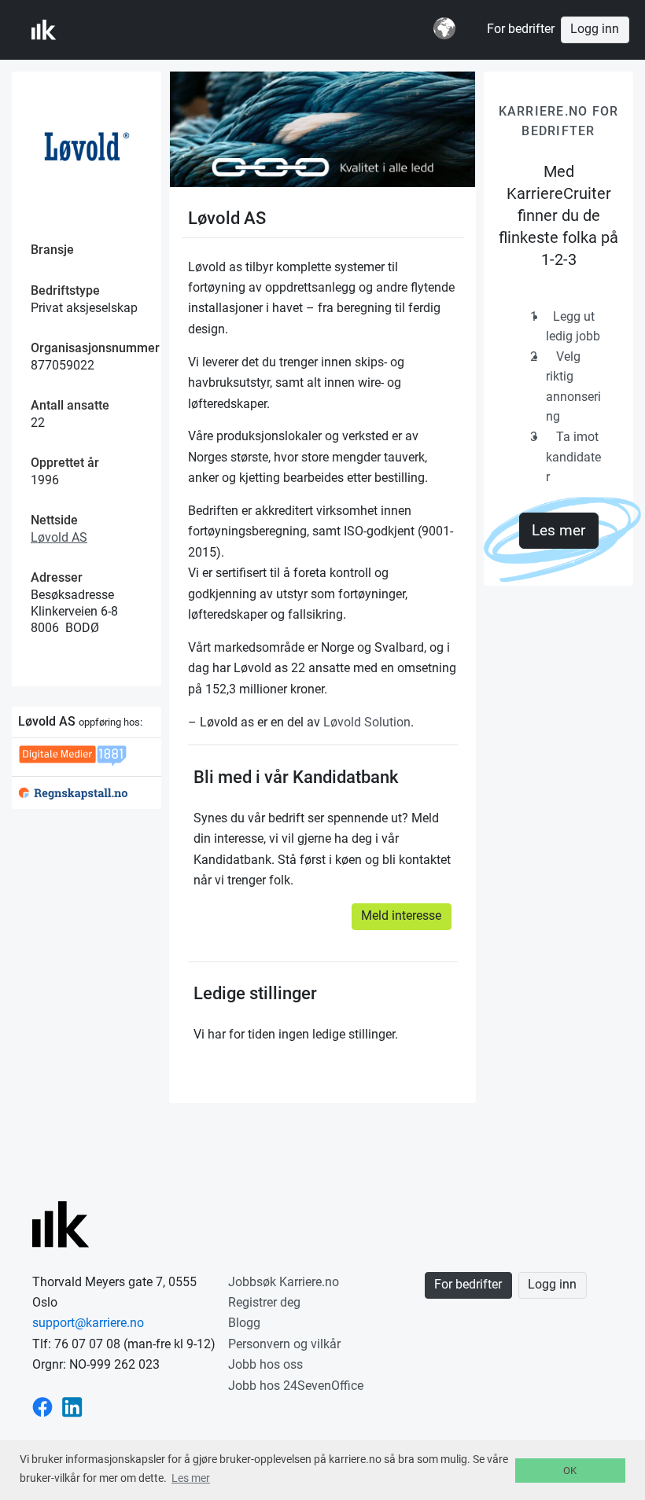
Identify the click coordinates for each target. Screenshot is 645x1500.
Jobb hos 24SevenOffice (295, 1385)
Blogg (244, 1322)
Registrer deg (264, 1302)
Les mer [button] (190, 1478)
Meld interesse (401, 916)
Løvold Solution (367, 722)
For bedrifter (521, 29)
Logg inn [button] (594, 29)
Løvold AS (59, 537)
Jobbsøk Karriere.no (283, 1281)
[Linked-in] (72, 1406)
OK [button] (570, 1470)
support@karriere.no (88, 1322)
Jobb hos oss (265, 1364)
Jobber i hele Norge (108, 30)
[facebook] (42, 1406)
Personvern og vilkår (284, 1343)
